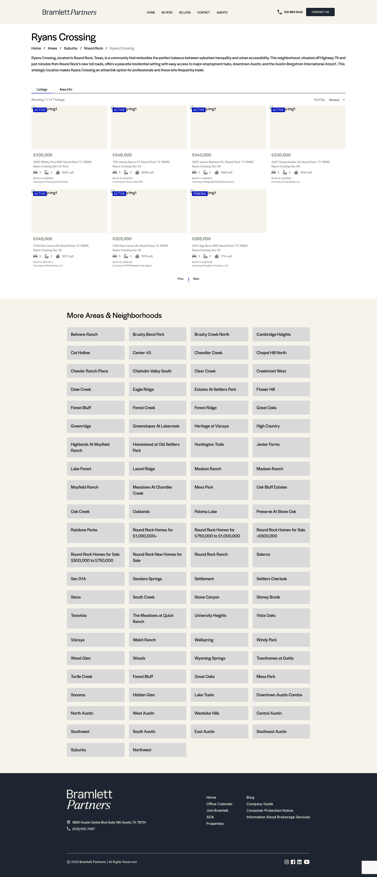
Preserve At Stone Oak (276, 511)
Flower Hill (266, 389)
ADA (210, 817)
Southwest (80, 731)
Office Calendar (219, 804)
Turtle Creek (81, 676)
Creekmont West (271, 371)
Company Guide (260, 804)
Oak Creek (80, 511)
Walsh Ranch (144, 640)
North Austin (82, 713)
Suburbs (70, 48)
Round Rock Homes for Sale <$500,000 (281, 533)
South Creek (143, 597)
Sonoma (78, 695)
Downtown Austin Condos (279, 695)
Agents (222, 12)
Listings (42, 89)
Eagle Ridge (143, 389)
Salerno (263, 554)
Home (151, 12)
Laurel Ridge (144, 469)
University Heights (210, 615)
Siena (76, 597)
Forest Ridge (206, 407)
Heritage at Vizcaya (212, 426)
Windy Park (267, 640)
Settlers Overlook (272, 579)
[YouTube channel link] (306, 862)
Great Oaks (267, 407)
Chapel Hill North (271, 352)
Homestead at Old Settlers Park (156, 447)
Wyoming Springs (210, 658)
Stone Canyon (207, 597)
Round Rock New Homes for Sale (157, 557)
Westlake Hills (207, 713)
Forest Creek (144, 407)
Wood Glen (81, 658)
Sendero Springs (147, 579)
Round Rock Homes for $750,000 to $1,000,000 (217, 533)
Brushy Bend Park (148, 334)
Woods (139, 658)
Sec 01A (78, 579)
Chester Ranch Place (89, 371)
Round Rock (93, 48)
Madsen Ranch (208, 469)
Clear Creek (205, 371)
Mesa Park (204, 487)
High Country (268, 426)
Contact (203, 12)
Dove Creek (81, 389)
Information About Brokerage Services (278, 817)
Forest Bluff (81, 407)
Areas (52, 48)
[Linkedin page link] (299, 862)
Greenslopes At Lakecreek (156, 426)
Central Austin (269, 713)
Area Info (66, 89)
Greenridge (81, 426)
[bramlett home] (69, 12)
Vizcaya (78, 640)
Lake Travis (204, 695)
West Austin (143, 713)
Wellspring (204, 640)
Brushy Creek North (212, 334)
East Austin (205, 731)
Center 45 (142, 352)
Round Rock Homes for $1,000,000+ (153, 533)
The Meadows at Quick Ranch (153, 618)
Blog (250, 797)
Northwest (142, 750)
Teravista (79, 615)
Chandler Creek (208, 352)
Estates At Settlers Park (215, 389)
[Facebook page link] (293, 862)
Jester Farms (268, 444)
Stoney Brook (268, 597)
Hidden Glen (144, 695)
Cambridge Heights (274, 334)
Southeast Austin (272, 731)
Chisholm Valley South (152, 371)
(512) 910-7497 (83, 828)
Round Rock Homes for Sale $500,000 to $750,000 (95, 557)
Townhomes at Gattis (275, 658)
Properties (215, 823)
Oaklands (141, 511)
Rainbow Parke (84, 530)
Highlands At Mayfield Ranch (90, 447)
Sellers (185, 12)
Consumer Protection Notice (270, 810)
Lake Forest (81, 469)
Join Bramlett (217, 810)
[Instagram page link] (286, 862)
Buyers (167, 12)
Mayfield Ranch (84, 487)
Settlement (204, 579)
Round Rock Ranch (211, 554)
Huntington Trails (209, 444)
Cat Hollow (80, 352)
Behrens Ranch (84, 334)
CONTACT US (320, 12)
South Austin (144, 731)
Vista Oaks (266, 615)
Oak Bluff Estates (272, 487)
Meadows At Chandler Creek (152, 490)
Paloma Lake (206, 511)
